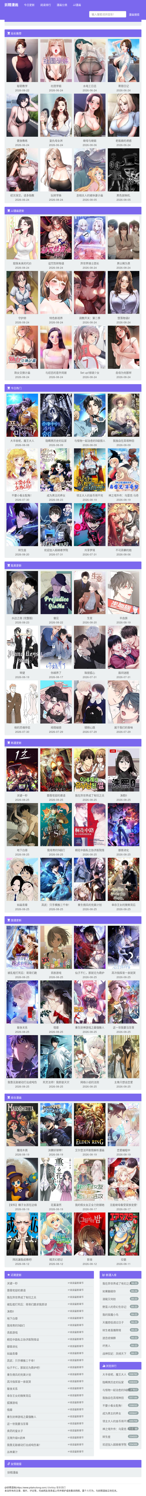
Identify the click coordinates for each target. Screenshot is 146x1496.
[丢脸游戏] (56, 947)
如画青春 (22, 905)
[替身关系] (22, 1001)
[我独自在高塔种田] (123, 415)
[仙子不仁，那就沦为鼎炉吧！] (90, 947)
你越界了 (56, 673)
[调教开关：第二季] (90, 292)
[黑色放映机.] (123, 169)
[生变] (90, 592)
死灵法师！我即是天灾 (56, 1082)
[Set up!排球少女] (90, 347)
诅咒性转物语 (56, 263)
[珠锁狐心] (90, 647)
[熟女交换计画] (22, 347)
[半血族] (123, 592)
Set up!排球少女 (89, 372)
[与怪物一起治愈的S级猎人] (90, 415)
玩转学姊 (56, 195)
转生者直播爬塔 (111, 1330)
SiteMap (51, 1487)
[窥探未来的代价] (22, 237)
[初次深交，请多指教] (22, 169)
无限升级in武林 (16, 1438)
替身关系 (22, 1027)
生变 (89, 618)
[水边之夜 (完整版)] (22, 592)
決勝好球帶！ (56, 1150)
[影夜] (90, 1233)
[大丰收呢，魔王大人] (22, 415)
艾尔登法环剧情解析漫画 (89, 1150)
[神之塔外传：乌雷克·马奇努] (123, 469)
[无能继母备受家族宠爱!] (123, 1179)
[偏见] (56, 592)
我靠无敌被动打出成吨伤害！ (24, 1445)
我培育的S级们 (56, 850)
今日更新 (29, 5)
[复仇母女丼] (56, 115)
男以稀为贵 (123, 263)
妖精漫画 (11, 4)
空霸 (123, 1259)
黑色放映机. (124, 195)
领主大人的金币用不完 (89, 495)
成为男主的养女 (56, 495)
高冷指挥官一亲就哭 (124, 973)
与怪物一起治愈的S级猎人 (89, 440)
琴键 (22, 673)
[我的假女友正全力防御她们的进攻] (90, 1179)
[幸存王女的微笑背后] (123, 879)
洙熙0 (123, 795)
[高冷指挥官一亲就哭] (123, 947)
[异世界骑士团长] (90, 237)
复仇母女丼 (56, 140)
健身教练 (22, 140)
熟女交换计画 (22, 372)
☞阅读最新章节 (76, 1282)
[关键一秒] (22, 769)
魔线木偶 (22, 1150)
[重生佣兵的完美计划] (90, 879)
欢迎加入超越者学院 (56, 550)
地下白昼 (22, 850)
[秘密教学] (22, 60)
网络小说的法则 (89, 1082)
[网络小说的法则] (90, 1056)
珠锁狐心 (89, 673)
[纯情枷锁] (56, 701)
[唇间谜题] (123, 647)
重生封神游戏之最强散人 (89, 1027)
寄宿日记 (123, 86)
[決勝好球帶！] (56, 1124)
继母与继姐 (89, 140)
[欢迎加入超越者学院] (56, 524)
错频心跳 (89, 727)
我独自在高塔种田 (123, 440)
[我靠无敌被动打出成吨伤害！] (22, 1056)
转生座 (22, 550)
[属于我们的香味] (123, 701)
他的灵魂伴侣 (22, 727)
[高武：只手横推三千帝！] (56, 879)
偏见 (56, 618)
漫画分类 (62, 5)
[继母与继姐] (90, 115)
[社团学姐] (56, 60)
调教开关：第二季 (89, 318)
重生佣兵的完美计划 (90, 905)
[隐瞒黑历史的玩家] (56, 415)
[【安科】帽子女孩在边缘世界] (22, 1179)
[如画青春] (22, 879)
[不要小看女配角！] (22, 469)
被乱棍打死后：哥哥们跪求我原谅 (27, 1304)
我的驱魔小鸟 (110, 1314)
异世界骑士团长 (89, 263)
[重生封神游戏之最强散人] (90, 1001)
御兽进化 (123, 850)
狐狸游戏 (12, 1402)
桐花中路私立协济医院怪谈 (23, 1339)
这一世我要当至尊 (123, 1027)
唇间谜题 (123, 673)
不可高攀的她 (124, 550)
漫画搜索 (134, 14)
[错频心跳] (90, 701)
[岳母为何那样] (123, 347)
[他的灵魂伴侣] (22, 701)
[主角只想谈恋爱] (123, 1056)
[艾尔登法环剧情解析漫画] (90, 1124)
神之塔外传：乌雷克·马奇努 (118, 1429)
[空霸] (123, 1233)
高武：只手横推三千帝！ (56, 905)
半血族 (124, 618)
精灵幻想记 (56, 1259)
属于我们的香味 (123, 727)
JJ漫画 (77, 5)
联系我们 (61, 1487)
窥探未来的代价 (22, 263)
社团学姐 (56, 86)
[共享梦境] (90, 524)
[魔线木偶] (22, 1124)
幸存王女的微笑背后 (124, 905)
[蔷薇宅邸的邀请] (56, 769)
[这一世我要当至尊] (123, 1001)
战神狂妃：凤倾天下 (114, 1353)
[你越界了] (56, 647)
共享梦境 (89, 550)
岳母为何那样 (124, 372)
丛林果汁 (12, 1452)
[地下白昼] (22, 824)
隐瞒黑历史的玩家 (56, 440)
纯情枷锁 (56, 727)
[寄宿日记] (123, 60)
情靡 (56, 1027)
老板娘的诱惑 (124, 140)
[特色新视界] (56, 292)
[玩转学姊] (56, 169)
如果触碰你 (109, 1291)
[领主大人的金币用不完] (90, 469)
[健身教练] (22, 115)
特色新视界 (56, 318)
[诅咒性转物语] (56, 237)
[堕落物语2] (123, 292)
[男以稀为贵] (123, 237)
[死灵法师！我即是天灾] (56, 1056)
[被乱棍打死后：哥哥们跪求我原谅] (22, 947)
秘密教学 (22, 86)
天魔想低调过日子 (113, 1322)
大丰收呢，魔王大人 (22, 440)
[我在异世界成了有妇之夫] (90, 769)
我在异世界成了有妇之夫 (89, 795)
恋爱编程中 (123, 1150)
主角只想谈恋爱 (123, 1082)
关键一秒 (22, 795)
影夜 (89, 1259)
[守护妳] (22, 292)
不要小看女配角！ (22, 495)
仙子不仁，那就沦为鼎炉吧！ (24, 1367)
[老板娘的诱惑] (123, 115)
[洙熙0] (123, 769)
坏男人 (106, 1346)
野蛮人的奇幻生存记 (114, 1307)
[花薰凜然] (56, 1179)
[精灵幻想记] (56, 1233)
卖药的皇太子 (15, 1431)
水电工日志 (89, 86)
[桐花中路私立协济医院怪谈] (90, 824)
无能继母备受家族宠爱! (123, 1205)
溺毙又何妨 (109, 1299)
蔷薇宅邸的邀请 (56, 795)
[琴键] (22, 647)
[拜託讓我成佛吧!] (22, 1233)
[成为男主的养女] (56, 469)
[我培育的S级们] (56, 824)
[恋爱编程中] (123, 1124)
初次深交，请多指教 (22, 195)
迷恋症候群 (109, 1338)
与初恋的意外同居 (56, 372)
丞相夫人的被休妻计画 (89, 195)
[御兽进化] (123, 824)
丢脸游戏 (56, 973)
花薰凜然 (56, 1205)
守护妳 (22, 318)
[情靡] (56, 1001)
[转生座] (22, 524)
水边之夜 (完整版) (22, 618)
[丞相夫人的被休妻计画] (90, 169)
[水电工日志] (90, 60)
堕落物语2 (123, 318)
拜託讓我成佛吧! (22, 1259)
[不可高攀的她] (123, 524)
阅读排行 (45, 5)
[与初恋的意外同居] (56, 347)
